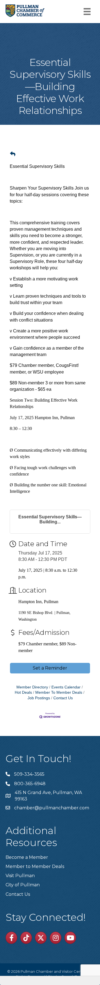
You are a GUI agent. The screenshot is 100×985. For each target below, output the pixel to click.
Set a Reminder (50, 668)
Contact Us (63, 698)
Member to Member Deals (35, 866)
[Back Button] (12, 154)
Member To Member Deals (58, 692)
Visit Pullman (20, 875)
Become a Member (27, 857)
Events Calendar (66, 687)
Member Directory (32, 687)
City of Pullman (23, 884)
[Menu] (87, 11)
